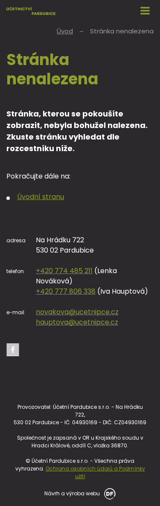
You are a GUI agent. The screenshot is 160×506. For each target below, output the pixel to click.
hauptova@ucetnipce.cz (77, 322)
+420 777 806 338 (66, 291)
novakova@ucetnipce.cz (77, 312)
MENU (145, 10)
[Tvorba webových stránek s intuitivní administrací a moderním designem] (108, 493)
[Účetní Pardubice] (30, 11)
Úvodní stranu (40, 197)
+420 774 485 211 (64, 271)
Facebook (12, 349)
